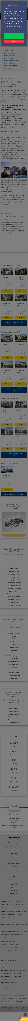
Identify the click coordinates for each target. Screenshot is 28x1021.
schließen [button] (14, 41)
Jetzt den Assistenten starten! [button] (14, 36)
